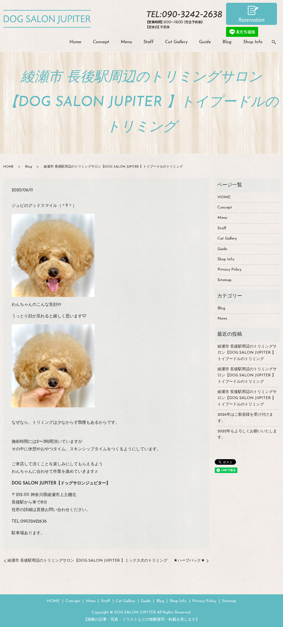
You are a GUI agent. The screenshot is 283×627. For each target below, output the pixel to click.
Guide (205, 42)
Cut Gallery (176, 42)
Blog (227, 42)
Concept (101, 42)
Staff (148, 42)
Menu (126, 42)
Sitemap (225, 280)
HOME (8, 166)
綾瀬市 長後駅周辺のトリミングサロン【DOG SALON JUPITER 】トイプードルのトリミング (247, 353)
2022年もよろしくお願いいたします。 (247, 434)
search (274, 42)
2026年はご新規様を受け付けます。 (245, 418)
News (222, 319)
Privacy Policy (230, 270)
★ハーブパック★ (189, 561)
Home (75, 42)
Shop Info (253, 42)
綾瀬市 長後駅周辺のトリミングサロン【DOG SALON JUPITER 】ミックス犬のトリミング (87, 561)
